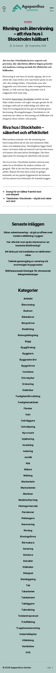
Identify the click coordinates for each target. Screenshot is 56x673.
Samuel (19, 46)
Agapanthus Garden (21, 667)
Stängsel (28, 573)
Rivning (28, 22)
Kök (28, 463)
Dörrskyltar (27, 378)
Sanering (28, 548)
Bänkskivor (28, 317)
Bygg (28, 341)
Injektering (28, 439)
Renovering (28, 524)
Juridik (28, 457)
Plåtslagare (27, 518)
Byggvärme (28, 365)
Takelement (28, 597)
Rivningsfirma (28, 536)
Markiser (28, 493)
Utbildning (28, 640)
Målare (28, 469)
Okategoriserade (28, 506)
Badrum (27, 310)
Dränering (28, 384)
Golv (28, 414)
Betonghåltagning (28, 335)
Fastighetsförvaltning (28, 396)
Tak (28, 585)
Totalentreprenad (28, 615)
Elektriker (28, 390)
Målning (27, 475)
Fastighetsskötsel (28, 402)
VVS (28, 652)
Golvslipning (28, 426)
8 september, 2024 (37, 46)
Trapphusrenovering (28, 628)
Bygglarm (28, 353)
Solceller (28, 561)
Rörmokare (28, 542)
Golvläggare (28, 420)
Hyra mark (28, 432)
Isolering (28, 451)
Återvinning (28, 304)
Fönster (28, 408)
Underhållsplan (28, 634)
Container (28, 371)
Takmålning (28, 609)
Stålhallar (28, 567)
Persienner (28, 512)
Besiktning (28, 329)
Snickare (28, 554)
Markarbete (28, 481)
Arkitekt (28, 298)
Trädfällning (28, 622)
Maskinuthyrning (28, 500)
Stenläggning (28, 579)
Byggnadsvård (28, 359)
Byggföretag (28, 347)
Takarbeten (28, 591)
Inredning (28, 445)
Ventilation (28, 646)
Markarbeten (28, 487)
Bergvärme (28, 323)
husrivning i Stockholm (23, 99)
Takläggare (28, 603)
